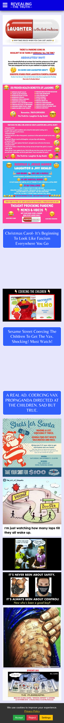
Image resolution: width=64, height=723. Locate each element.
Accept (19, 717)
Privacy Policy (32, 711)
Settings (46, 717)
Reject (32, 717)
